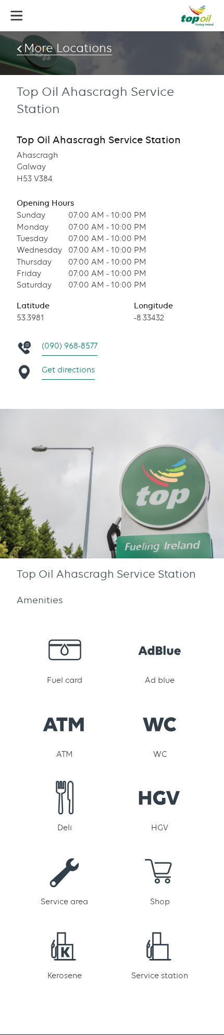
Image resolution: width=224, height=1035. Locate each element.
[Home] (197, 15)
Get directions (68, 370)
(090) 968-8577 (69, 346)
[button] (16, 15)
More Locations (68, 48)
